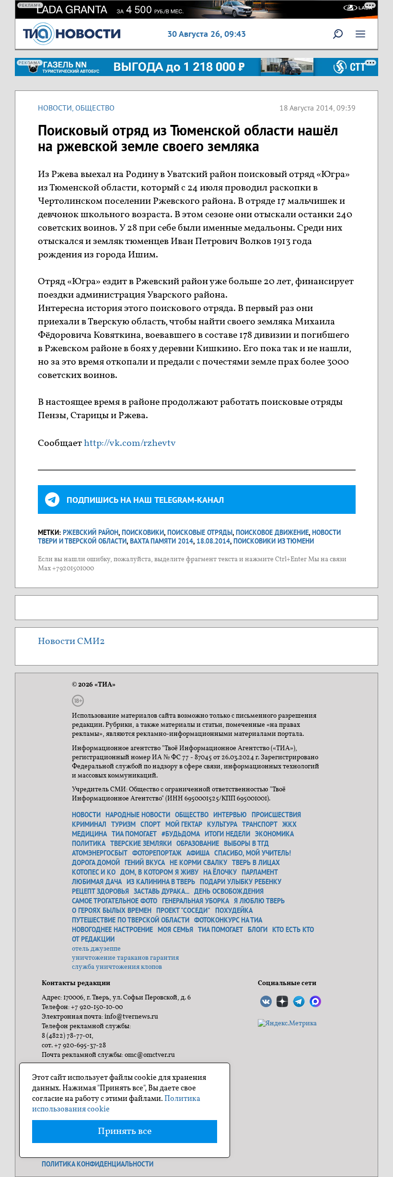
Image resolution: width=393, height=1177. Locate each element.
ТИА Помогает (220, 929)
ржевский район (90, 532)
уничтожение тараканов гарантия (125, 958)
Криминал (89, 824)
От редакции (93, 939)
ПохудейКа (234, 910)
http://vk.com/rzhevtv (130, 443)
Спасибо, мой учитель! (252, 853)
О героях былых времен (111, 910)
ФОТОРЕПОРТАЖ (157, 853)
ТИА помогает (134, 834)
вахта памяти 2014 (161, 541)
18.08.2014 (213, 541)
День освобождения (229, 891)
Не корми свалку (198, 862)
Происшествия (276, 815)
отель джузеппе (96, 949)
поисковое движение (272, 532)
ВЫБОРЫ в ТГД (246, 843)
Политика (88, 843)
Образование (197, 843)
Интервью (230, 815)
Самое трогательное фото (114, 901)
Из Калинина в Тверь (161, 881)
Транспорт (259, 824)
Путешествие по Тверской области (130, 920)
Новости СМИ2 (71, 641)
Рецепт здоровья (100, 891)
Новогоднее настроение (112, 929)
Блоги (257, 929)
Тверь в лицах (256, 862)
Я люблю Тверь (259, 901)
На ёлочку (220, 872)
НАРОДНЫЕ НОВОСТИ (137, 815)
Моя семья (175, 929)
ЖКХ (289, 824)
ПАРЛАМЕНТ (260, 872)
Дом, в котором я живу (159, 872)
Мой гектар (183, 824)
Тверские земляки (141, 843)
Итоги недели (227, 834)
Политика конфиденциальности (97, 1164)
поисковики (143, 532)
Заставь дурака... (161, 891)
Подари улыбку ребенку (240, 881)
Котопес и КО (94, 872)
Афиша (197, 853)
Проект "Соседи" (183, 910)
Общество (95, 107)
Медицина (89, 834)
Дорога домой (96, 862)
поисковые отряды (199, 532)
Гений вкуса (145, 862)
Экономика (274, 834)
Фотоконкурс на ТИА (228, 920)
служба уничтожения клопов (117, 967)
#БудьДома (181, 834)
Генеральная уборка (195, 901)
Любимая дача (97, 881)
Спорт (150, 824)
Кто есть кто (293, 929)
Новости (55, 107)
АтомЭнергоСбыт (99, 853)
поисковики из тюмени (273, 541)
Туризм (123, 824)
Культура (222, 824)
